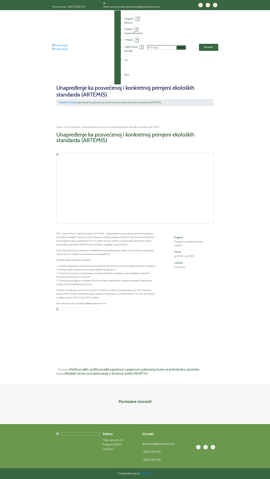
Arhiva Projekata (72, 127)
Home (61, 102)
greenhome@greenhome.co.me (159, 443)
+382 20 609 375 (152, 451)
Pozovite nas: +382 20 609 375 (68, 6)
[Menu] (137, 18)
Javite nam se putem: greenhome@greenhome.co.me (131, 6)
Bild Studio (146, 473)
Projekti (128, 29)
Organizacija (131, 46)
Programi (129, 18)
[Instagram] (215, 5)
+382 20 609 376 (152, 459)
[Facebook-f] (200, 5)
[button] (175, 273)
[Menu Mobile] (117, 47)
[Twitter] (208, 5)
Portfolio (70, 102)
